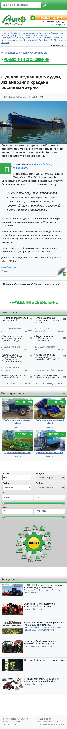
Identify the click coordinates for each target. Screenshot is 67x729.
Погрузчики (37, 609)
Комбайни (49, 370)
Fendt (33, 646)
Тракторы (28, 590)
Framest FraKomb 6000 (42, 628)
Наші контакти (44, 719)
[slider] (3, 503)
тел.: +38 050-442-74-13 (48, 722)
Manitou (27, 609)
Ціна (4, 507)
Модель (40, 473)
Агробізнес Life (39, 52)
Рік (4, 493)
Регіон (5, 483)
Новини (25, 52)
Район (39, 483)
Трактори (16, 384)
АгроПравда (11, 52)
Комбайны (52, 646)
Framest (27, 628)
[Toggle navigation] (61, 5)
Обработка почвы (42, 590)
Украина (5, 271)
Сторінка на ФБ (9, 724)
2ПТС (26, 646)
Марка (5, 473)
